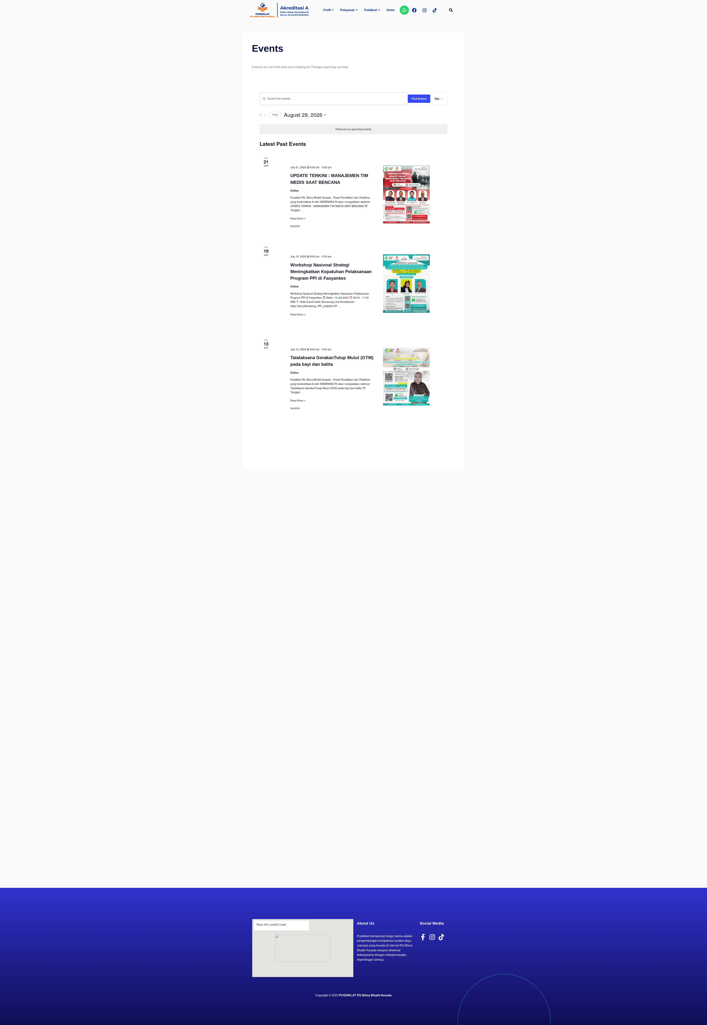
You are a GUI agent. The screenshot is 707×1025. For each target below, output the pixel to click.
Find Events (419, 98)
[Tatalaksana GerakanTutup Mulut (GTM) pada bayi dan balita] (406, 376)
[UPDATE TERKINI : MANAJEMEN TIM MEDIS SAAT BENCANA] (406, 194)
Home (390, 10)
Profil (327, 10)
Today (275, 114)
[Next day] (265, 115)
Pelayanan (347, 10)
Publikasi (370, 10)
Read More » (298, 218)
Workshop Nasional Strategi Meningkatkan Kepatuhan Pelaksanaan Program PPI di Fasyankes (331, 271)
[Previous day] (261, 115)
